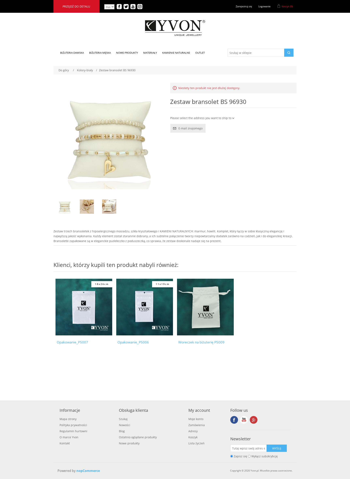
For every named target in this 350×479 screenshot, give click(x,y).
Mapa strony (68, 419)
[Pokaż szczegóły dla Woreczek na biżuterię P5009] (205, 307)
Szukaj (123, 419)
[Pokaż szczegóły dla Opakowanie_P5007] (84, 307)
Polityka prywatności (73, 425)
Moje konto (195, 419)
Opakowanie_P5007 (72, 342)
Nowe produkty (129, 443)
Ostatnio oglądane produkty (138, 437)
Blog (122, 431)
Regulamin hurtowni (73, 431)
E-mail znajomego (190, 128)
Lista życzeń (196, 443)
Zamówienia (196, 425)
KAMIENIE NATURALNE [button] (176, 52)
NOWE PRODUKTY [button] (127, 52)
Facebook (234, 420)
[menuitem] (72, 53)
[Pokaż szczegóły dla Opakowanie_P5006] (144, 307)
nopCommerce (88, 470)
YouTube (244, 420)
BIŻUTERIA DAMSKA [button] (72, 52)
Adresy (193, 431)
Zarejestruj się (244, 6)
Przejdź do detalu (76, 6)
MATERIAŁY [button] (150, 52)
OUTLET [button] (200, 52)
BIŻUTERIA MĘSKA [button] (100, 52)
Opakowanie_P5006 (133, 342)
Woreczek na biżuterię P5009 (201, 342)
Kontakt (65, 443)
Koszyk (192, 437)
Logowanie (264, 6)
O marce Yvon (69, 437)
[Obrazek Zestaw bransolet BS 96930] (64, 206)
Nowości (124, 425)
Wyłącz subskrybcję (264, 456)
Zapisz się (240, 456)
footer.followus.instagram (253, 420)
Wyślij (276, 448)
